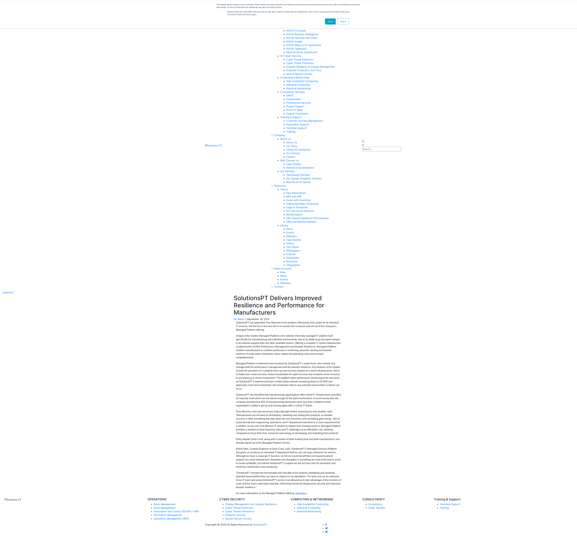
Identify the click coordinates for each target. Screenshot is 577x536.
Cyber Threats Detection (239, 507)
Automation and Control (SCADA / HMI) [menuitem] (176, 511)
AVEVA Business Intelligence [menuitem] (302, 34)
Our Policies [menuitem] (293, 153)
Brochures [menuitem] (292, 261)
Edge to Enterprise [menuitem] (297, 207)
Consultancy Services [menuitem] (292, 91)
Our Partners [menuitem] (287, 171)
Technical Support (450, 504)
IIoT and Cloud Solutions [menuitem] (300, 210)
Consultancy (375, 504)
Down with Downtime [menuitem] (298, 200)
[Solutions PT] (213, 145)
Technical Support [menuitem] (296, 127)
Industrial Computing (309, 507)
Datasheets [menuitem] (292, 257)
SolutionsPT (260, 524)
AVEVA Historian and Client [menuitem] (301, 37)
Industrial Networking (309, 511)
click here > (301, 493)
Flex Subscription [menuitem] (296, 192)
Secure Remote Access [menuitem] (299, 73)
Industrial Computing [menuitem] (298, 84)
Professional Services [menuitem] (298, 102)
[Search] (363, 141)
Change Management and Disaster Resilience (250, 504)
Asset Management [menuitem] (164, 507)
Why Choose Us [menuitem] (289, 160)
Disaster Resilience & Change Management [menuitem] (310, 66)
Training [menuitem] (290, 131)
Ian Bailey (239, 319)
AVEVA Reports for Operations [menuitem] (303, 45)
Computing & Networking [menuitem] (294, 77)
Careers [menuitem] (290, 156)
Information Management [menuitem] (168, 514)
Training (444, 507)
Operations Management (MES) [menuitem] (171, 518)
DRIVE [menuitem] (289, 95)
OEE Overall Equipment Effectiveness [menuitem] (307, 218)
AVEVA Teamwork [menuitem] (296, 48)
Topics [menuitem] (284, 189)
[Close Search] (363, 144)
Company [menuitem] (279, 135)
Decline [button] (343, 21)
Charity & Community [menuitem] (298, 149)
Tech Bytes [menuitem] (292, 246)
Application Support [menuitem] (297, 124)
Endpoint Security (235, 514)
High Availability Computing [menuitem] (302, 81)
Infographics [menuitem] (293, 264)
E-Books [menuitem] (291, 254)
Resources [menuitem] (280, 185)
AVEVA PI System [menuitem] (296, 30)
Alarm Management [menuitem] (165, 504)
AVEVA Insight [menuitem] (294, 41)
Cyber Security (376, 507)
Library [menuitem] (284, 225)
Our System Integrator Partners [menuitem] (304, 178)
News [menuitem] (283, 275)
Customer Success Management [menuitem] (304, 120)
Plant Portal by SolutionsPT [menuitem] (302, 52)
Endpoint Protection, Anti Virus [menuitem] (303, 70)
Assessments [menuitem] (293, 99)
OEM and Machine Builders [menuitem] (301, 221)
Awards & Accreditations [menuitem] (300, 167)
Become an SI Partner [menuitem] (298, 182)
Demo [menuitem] (289, 228)
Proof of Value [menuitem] (294, 109)
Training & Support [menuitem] (291, 117)
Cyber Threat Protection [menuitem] (300, 63)
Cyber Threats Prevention (239, 511)
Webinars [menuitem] (291, 236)
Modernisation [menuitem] (294, 214)
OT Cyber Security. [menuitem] (291, 55)
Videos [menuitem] (290, 243)
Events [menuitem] (290, 232)
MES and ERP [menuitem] (294, 196)
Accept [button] (330, 21)
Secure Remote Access (238, 518)
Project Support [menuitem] (295, 106)
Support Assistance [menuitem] (297, 113)
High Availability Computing (312, 504)
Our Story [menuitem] (291, 146)
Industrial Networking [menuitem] (298, 88)
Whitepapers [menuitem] (293, 250)
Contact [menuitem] (278, 286)
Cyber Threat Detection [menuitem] (299, 59)
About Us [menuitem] (285, 138)
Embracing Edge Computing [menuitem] (302, 203)
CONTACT (8, 292)
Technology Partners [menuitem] (298, 174)
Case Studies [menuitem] (293, 164)
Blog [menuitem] (282, 272)
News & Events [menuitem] (282, 268)
